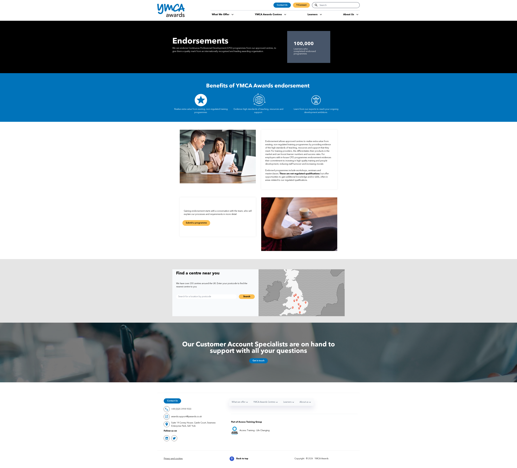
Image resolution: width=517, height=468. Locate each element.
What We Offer (220, 14)
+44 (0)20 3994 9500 (181, 409)
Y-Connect (301, 5)
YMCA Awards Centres (268, 14)
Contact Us (282, 5)
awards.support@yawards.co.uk (186, 417)
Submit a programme (196, 223)
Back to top (242, 459)
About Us (348, 14)
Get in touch (258, 361)
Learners (313, 14)
